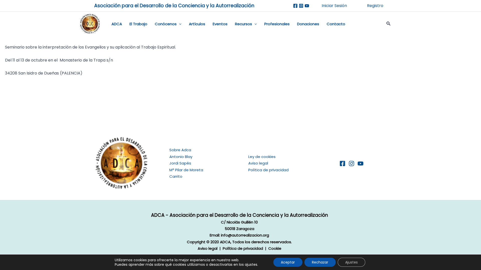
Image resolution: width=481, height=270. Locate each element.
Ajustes (351, 262)
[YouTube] (360, 163)
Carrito (175, 176)
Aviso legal (258, 163)
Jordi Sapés (180, 163)
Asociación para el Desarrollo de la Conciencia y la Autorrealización (174, 5)
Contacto (336, 23)
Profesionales (277, 23)
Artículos (197, 23)
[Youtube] (307, 6)
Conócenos (166, 23)
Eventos (220, 23)
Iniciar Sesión (334, 5)
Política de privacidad (268, 169)
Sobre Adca (180, 149)
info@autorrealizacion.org (245, 235)
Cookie (274, 248)
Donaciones (308, 23)
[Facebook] (295, 6)
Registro (375, 5)
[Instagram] (301, 6)
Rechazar (320, 262)
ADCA (116, 23)
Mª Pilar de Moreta (186, 169)
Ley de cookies (262, 156)
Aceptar (288, 262)
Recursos (243, 23)
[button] (179, 24)
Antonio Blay (180, 156)
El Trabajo (138, 23)
